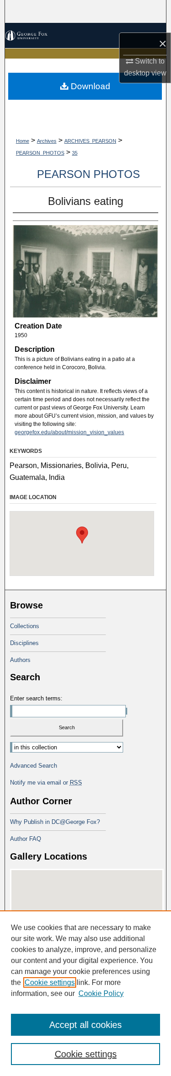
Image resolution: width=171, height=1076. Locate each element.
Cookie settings (50, 982)
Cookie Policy (101, 993)
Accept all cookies (85, 1025)
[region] (85, 993)
